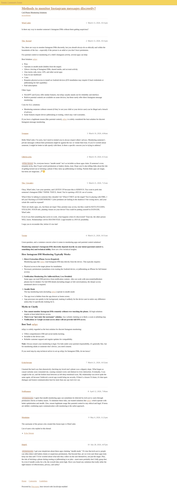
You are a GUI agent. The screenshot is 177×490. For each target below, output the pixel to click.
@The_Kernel (27, 163)
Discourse (35, 487)
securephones (26, 15)
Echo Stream (29, 433)
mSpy (35, 59)
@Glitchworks (27, 398)
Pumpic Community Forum (11, 2)
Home (24, 481)
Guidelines (43, 481)
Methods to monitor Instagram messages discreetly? (59, 8)
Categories (33, 481)
